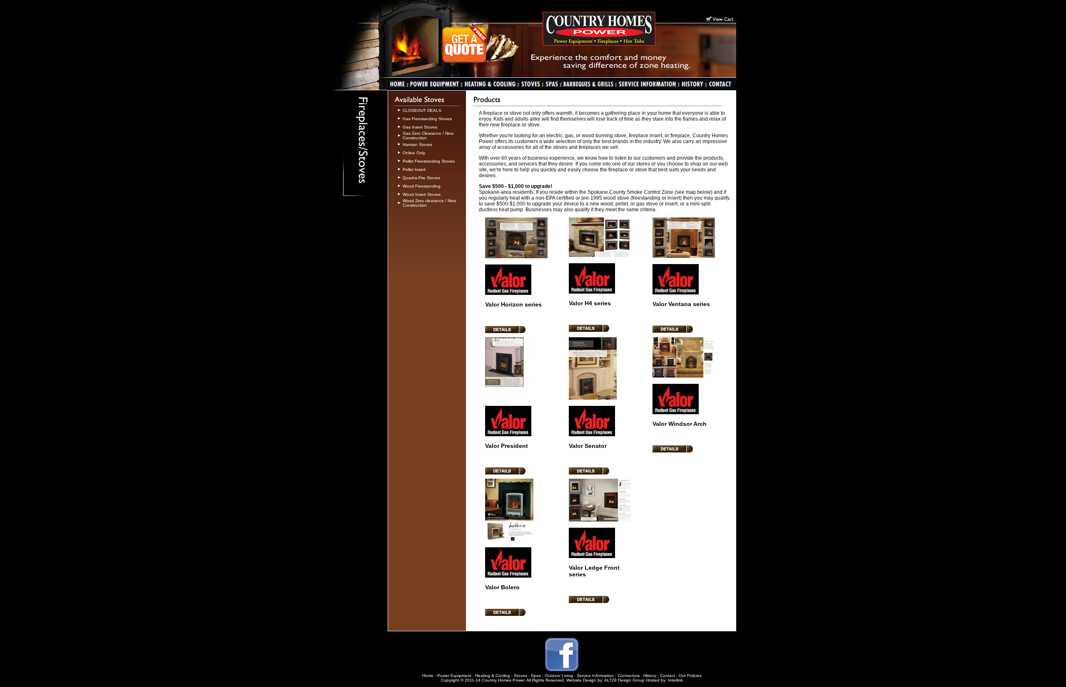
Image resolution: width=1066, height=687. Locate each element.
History (649, 675)
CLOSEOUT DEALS (422, 110)
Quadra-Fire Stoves (421, 177)
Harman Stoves (417, 144)
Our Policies (690, 675)
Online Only (414, 153)
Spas (536, 675)
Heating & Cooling (492, 675)
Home (427, 675)
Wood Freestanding (422, 186)
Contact (667, 675)
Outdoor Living (559, 675)
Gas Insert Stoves (420, 127)
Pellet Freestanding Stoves (429, 161)
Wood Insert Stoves (422, 194)
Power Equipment (454, 675)
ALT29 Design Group (624, 680)
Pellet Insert (414, 169)
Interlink (675, 680)
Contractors (629, 675)
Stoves (520, 675)
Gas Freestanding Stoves (427, 118)
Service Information (595, 675)
